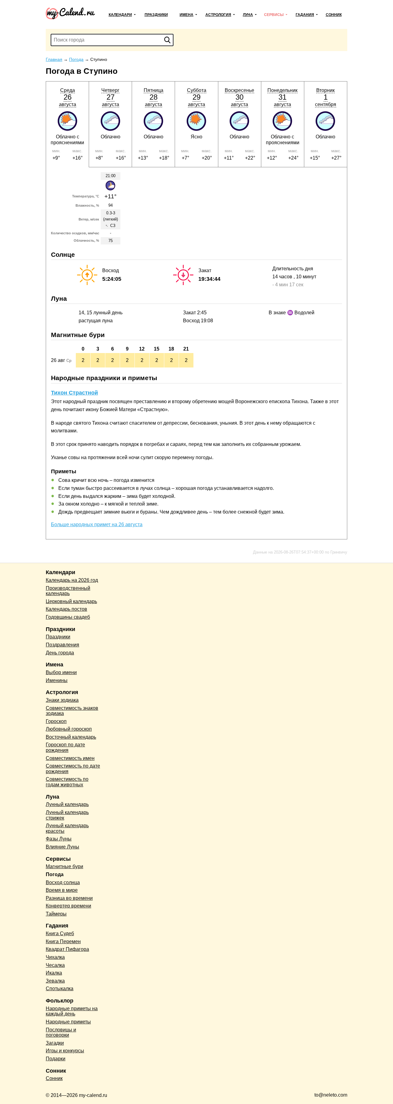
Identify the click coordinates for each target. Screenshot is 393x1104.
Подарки (55, 1058)
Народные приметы (68, 1021)
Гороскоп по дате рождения (65, 747)
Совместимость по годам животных (67, 781)
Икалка (54, 972)
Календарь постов (66, 609)
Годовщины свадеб (68, 617)
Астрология (218, 15)
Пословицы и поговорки (61, 1032)
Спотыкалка (59, 988)
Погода (55, 874)
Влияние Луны (62, 846)
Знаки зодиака (62, 700)
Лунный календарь (67, 804)
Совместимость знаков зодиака (72, 710)
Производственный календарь (68, 591)
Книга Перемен (63, 941)
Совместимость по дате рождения (73, 768)
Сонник (334, 15)
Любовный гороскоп (69, 729)
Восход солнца (63, 882)
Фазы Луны (59, 838)
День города (60, 652)
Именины (57, 680)
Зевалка (55, 980)
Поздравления (62, 644)
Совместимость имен (70, 758)
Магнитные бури (64, 866)
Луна (248, 15)
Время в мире (62, 890)
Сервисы (274, 15)
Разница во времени (69, 898)
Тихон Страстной (74, 393)
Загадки (55, 1043)
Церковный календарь (71, 601)
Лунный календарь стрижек (67, 815)
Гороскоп (56, 721)
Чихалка (55, 957)
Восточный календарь (71, 737)
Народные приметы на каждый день (72, 1011)
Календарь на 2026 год (72, 580)
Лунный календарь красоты (67, 828)
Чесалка (55, 965)
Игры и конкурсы (65, 1050)
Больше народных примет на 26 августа (96, 524)
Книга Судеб (60, 933)
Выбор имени (61, 672)
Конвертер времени (68, 905)
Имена (186, 15)
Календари (120, 15)
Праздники (156, 15)
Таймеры (56, 913)
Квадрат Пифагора (67, 949)
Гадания (305, 15)
